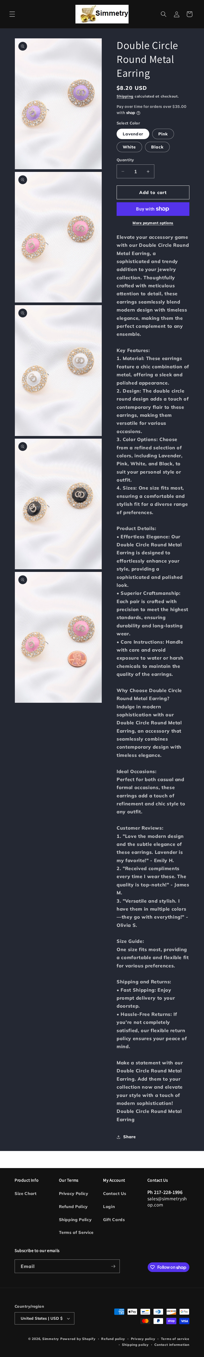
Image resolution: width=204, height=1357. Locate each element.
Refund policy (113, 1339)
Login (109, 1206)
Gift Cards (114, 1219)
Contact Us (114, 1193)
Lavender (133, 133)
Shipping (125, 96)
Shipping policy (135, 1345)
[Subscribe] (113, 1266)
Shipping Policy (75, 1219)
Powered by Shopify (78, 1339)
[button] (12, 14)
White (129, 147)
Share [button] (129, 1136)
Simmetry (50, 1339)
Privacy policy (143, 1339)
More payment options (153, 223)
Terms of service (175, 1339)
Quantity (125, 159)
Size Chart (26, 1193)
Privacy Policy (73, 1193)
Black (157, 147)
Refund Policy (73, 1206)
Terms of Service (76, 1232)
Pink (163, 133)
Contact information (171, 1345)
